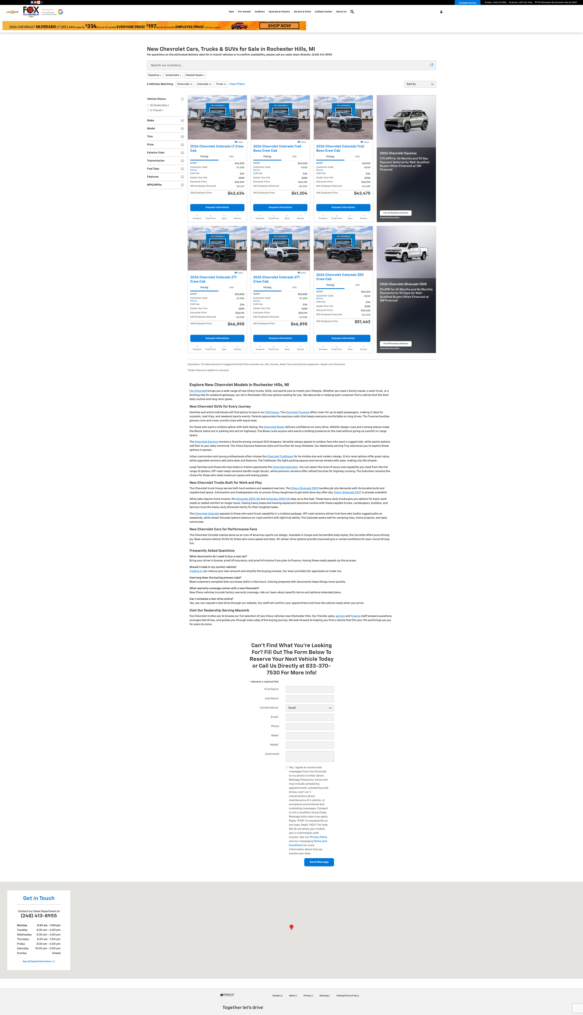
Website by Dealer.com (227, 995)
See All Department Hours (37, 962)
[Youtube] (35, 2)
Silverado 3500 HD (278, 499)
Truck (219, 84)
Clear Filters (237, 84)
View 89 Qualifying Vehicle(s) (395, 344)
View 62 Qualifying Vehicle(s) (395, 214)
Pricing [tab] (204, 156)
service (340, 616)
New (231, 12)
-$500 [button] (303, 167)
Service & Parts (302, 12)
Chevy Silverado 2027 (347, 492)
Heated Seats (195, 75)
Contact (277, 996)
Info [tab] (231, 156)
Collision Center (323, 12)
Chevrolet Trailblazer (280, 456)
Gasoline (154, 75)
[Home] (12, 12)
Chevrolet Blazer (274, 427)
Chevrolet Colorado (207, 513)
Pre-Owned (244, 12)
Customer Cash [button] (198, 168)
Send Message (319, 862)
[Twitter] (42, 2)
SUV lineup (272, 412)
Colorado (202, 84)
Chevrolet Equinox (206, 442)
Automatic (173, 75)
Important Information (391, 218)
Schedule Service (467, 3)
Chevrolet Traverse (297, 412)
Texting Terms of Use (346, 996)
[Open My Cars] (440, 11)
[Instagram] (38, 2)
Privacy (307, 996)
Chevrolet (183, 84)
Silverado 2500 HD (248, 499)
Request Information (217, 207)
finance (356, 616)
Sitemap (323, 996)
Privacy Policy (318, 837)
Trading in (195, 571)
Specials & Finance (279, 12)
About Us (341, 12)
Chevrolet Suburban (285, 467)
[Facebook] (32, 2)
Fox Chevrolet (198, 391)
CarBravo (260, 12)
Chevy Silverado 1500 (304, 488)
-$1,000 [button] (240, 167)
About (292, 996)
